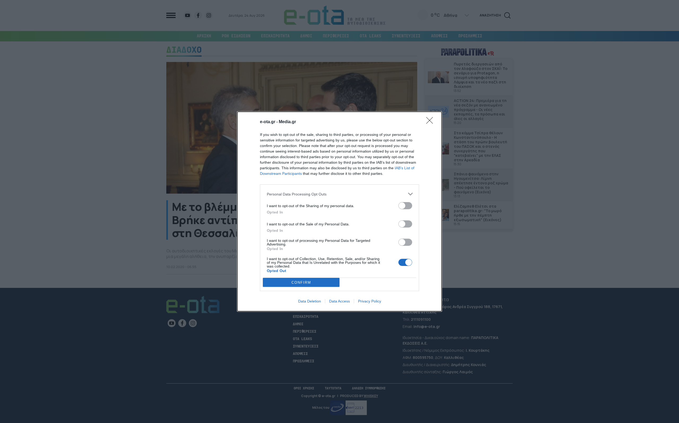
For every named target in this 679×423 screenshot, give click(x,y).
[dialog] (339, 211)
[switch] (405, 205)
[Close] (431, 122)
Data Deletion (309, 301)
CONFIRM (301, 282)
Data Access (339, 301)
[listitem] (339, 194)
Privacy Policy (369, 301)
